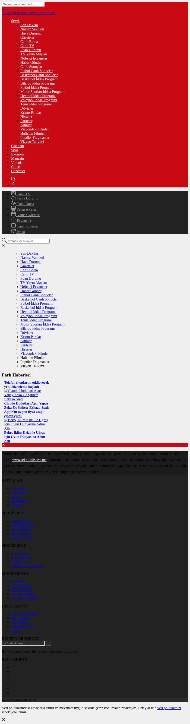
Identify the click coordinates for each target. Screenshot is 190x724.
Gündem (17, 146)
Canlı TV (27, 46)
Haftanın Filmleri (32, 133)
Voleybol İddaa (22, 538)
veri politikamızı (169, 708)
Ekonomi (18, 154)
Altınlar (26, 125)
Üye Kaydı (19, 493)
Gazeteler (27, 37)
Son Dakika (29, 25)
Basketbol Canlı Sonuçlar (39, 75)
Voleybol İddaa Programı (38, 100)
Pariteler (26, 121)
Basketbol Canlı (23, 627)
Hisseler (26, 117)
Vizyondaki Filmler (34, 129)
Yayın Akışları (26, 209)
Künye (16, 497)
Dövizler (26, 108)
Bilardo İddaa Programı (37, 83)
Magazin (17, 158)
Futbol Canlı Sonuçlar (36, 71)
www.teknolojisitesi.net (29, 460)
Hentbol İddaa (21, 529)
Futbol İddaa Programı (36, 87)
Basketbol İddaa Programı (39, 79)
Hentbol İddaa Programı (38, 96)
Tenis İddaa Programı (36, 104)
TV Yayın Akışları (33, 54)
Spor (14, 150)
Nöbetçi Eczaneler (33, 58)
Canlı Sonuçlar (31, 67)
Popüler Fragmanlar (34, 137)
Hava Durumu (30, 33)
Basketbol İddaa (23, 525)
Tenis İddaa (19, 622)
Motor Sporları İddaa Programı (42, 92)
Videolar (17, 162)
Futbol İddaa (20, 521)
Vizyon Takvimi (32, 142)
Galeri (15, 167)
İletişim (16, 505)
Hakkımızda (20, 501)
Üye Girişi (18, 488)
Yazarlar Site (20, 618)
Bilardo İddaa (21, 533)
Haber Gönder (30, 62)
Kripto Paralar (30, 112)
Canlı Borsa (29, 42)
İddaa (20, 232)
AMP (15, 631)
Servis (15, 21)
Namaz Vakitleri (32, 29)
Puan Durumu (30, 50)
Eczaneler (23, 221)
